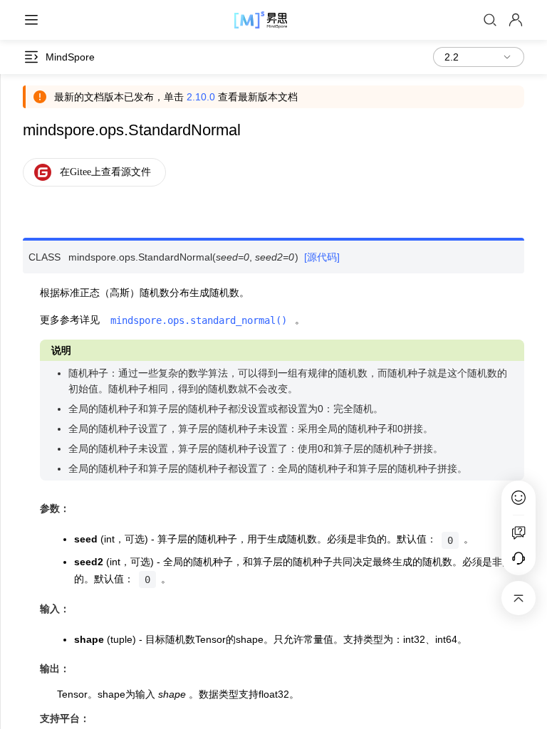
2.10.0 (201, 97)
